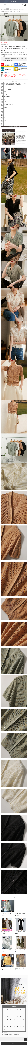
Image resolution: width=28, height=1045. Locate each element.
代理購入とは (6, 72)
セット (7, 8)
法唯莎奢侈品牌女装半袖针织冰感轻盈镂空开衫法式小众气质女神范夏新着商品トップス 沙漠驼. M (13, 10)
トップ (2, 8)
